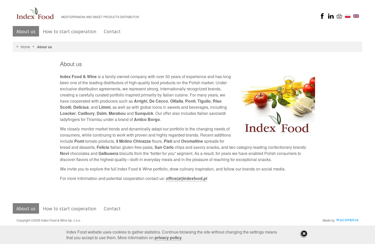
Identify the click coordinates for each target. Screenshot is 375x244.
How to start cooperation (69, 31)
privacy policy (168, 237)
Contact (112, 31)
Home (25, 46)
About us (25, 31)
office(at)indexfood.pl (186, 178)
